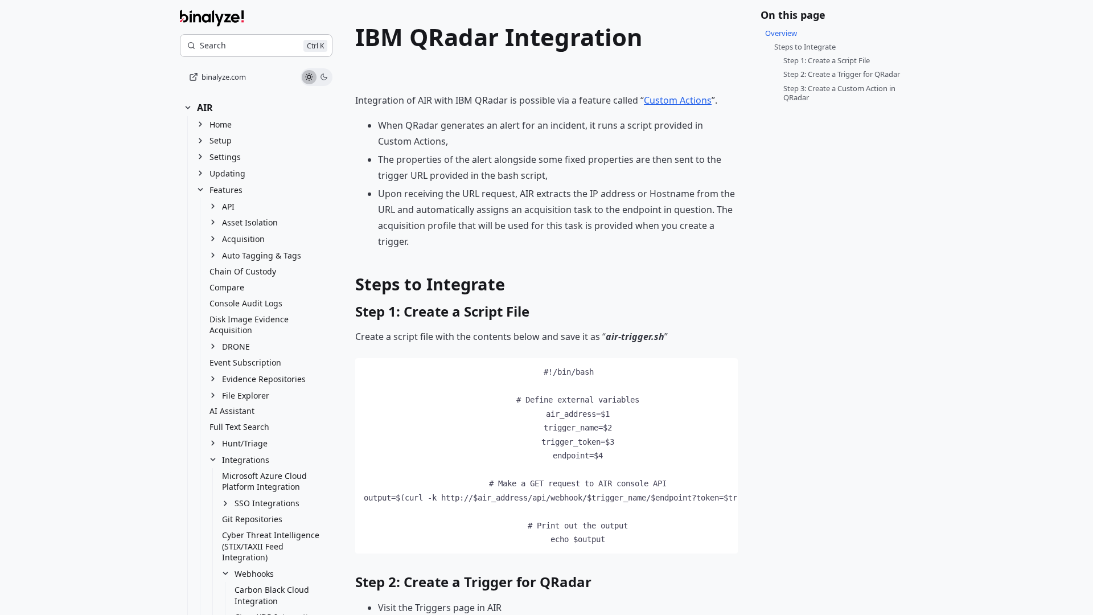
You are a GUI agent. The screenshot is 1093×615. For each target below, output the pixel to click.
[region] (546, 456)
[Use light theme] (309, 77)
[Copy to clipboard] (723, 372)
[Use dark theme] (324, 77)
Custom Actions (678, 100)
